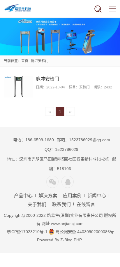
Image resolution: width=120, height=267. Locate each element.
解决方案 (47, 195)
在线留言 (86, 204)
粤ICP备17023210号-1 (26, 231)
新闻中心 (96, 195)
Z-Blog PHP (71, 240)
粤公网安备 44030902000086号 (84, 231)
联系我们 (61, 204)
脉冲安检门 (47, 78)
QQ (67, 182)
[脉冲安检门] (18, 86)
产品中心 (23, 195)
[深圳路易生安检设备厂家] (22, 9)
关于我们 (37, 204)
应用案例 (72, 195)
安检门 (84, 87)
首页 (24, 61)
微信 (52, 182)
